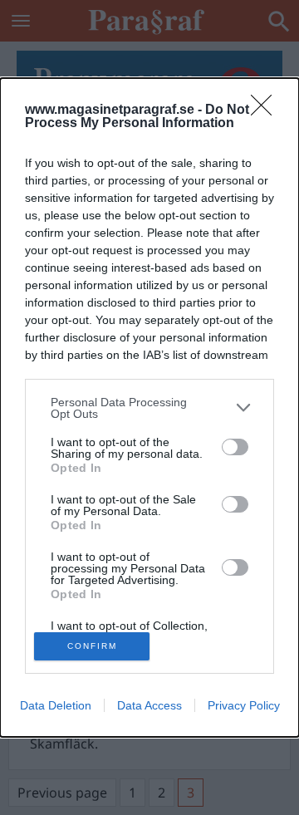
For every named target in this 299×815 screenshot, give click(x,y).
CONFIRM (92, 646)
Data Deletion (55, 705)
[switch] (235, 447)
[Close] (266, 110)
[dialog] (149, 407)
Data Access (149, 705)
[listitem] (149, 408)
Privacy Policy (244, 705)
